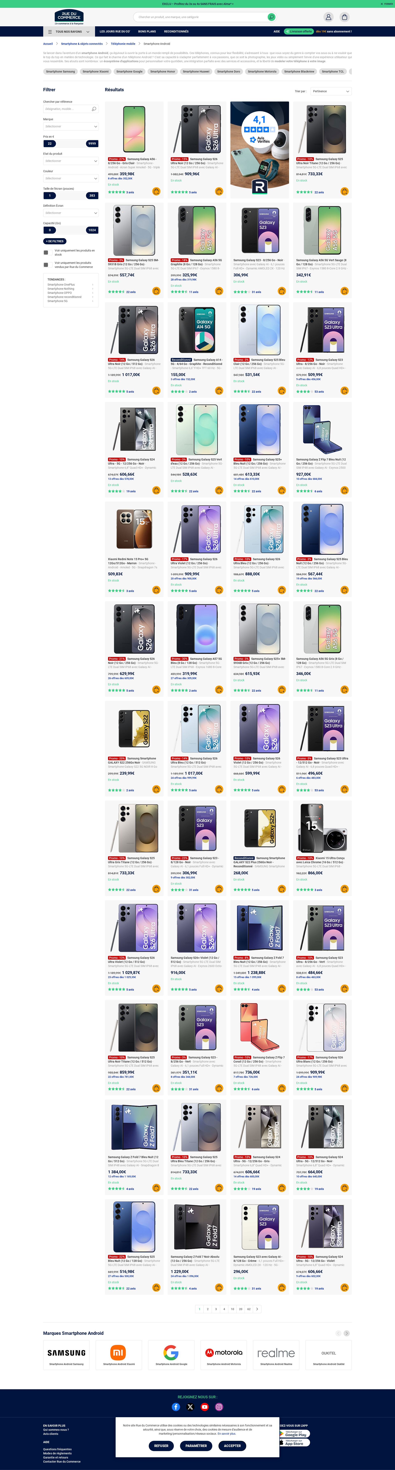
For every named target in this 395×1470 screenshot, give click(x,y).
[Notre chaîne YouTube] (205, 1407)
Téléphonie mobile (123, 43)
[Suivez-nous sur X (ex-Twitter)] (190, 1407)
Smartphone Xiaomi (96, 71)
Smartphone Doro (228, 71)
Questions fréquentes (57, 1449)
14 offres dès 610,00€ (246, 478)
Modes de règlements (57, 1453)
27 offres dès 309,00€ (183, 678)
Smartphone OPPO (60, 292)
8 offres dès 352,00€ (120, 178)
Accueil (48, 43)
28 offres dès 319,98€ (183, 279)
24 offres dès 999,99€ (183, 777)
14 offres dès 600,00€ (246, 1176)
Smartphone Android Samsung (66, 1364)
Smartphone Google (129, 71)
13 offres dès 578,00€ (121, 478)
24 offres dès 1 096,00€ (185, 1276)
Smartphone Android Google (171, 1364)
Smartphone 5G (58, 301)
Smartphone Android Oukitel (328, 1364)
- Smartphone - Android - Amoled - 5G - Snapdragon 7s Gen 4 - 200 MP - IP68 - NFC (132, 567)
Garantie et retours (55, 1457)
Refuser (161, 1446)
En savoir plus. (227, 1433)
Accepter (232, 1446)
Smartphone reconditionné (64, 297)
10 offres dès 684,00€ (309, 478)
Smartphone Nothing (61, 288)
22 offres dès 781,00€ (121, 1076)
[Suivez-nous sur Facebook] (176, 1407)
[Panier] (344, 17)
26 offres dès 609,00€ (121, 678)
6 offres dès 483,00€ (308, 777)
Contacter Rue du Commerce (62, 1461)
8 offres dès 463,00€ (308, 977)
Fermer (388, 4)
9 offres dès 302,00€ (183, 877)
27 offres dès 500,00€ (121, 1276)
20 (240, 1309)
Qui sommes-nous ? (56, 1429)
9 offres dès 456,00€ (308, 379)
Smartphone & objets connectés (82, 43)
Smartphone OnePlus (61, 284)
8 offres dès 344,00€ (183, 1076)
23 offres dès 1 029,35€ (122, 977)
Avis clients (50, 1433)
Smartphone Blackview (299, 71)
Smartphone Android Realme (276, 1364)
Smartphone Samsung (60, 71)
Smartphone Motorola (262, 71)
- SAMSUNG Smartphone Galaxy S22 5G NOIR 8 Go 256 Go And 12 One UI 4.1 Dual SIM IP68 (133, 766)
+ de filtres (55, 241)
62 (249, 1309)
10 (232, 1309)
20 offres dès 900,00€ (183, 578)
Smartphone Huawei (196, 71)
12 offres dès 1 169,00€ (122, 1176)
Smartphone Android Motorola (224, 1364)
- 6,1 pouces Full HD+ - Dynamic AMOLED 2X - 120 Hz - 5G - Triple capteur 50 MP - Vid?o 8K (259, 1265)
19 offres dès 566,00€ (309, 578)
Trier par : (301, 91)
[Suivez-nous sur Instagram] (219, 1407)
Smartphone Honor (162, 71)
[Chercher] (271, 17)
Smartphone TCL (333, 71)
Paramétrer (196, 1446)
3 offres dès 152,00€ (183, 379)
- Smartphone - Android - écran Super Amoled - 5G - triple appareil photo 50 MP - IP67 (134, 167)
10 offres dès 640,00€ (309, 1176)
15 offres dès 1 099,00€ (247, 977)
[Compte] (328, 17)
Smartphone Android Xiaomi (119, 1364)
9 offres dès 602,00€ (308, 1276)
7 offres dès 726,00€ (246, 1076)
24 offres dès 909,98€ (309, 1076)
